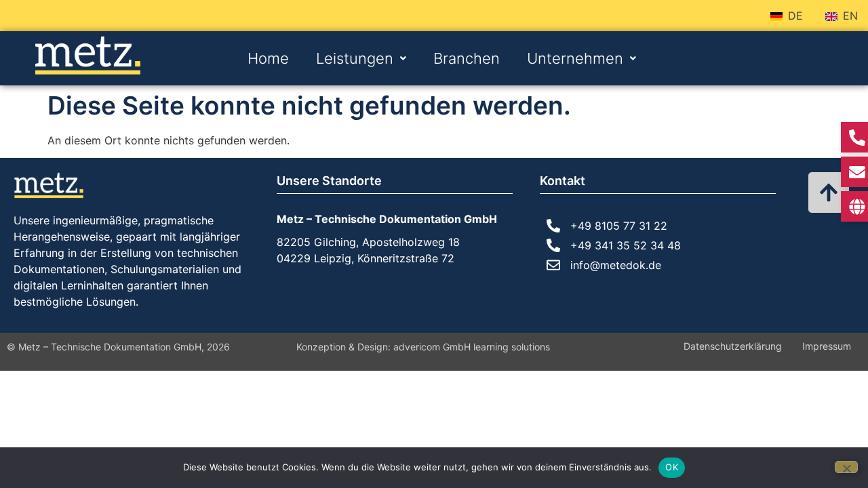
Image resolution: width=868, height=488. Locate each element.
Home (268, 58)
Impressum (826, 346)
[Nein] (846, 467)
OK (671, 467)
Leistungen (354, 58)
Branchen (466, 58)
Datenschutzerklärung (733, 346)
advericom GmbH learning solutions (471, 346)
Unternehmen (575, 58)
